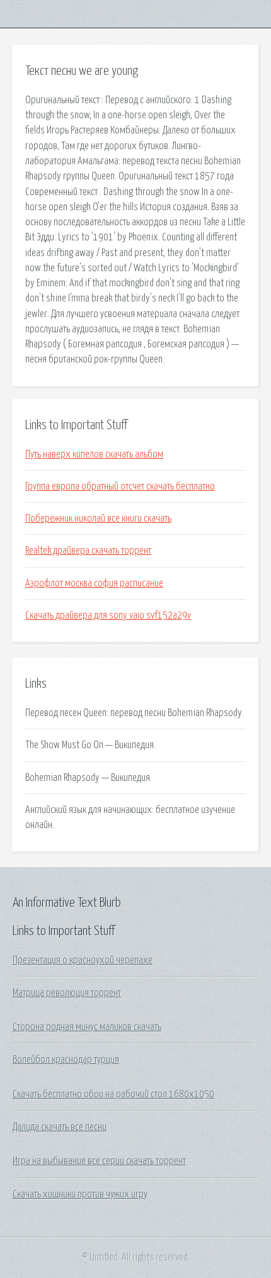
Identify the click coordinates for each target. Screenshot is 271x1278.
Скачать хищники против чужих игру (80, 1194)
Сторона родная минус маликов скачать (87, 1027)
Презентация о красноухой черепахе (83, 960)
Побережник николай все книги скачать (98, 518)
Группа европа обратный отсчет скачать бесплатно (120, 486)
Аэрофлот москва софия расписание (94, 583)
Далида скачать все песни (60, 1127)
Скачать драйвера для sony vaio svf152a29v (108, 615)
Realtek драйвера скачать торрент (88, 551)
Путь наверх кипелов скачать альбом (94, 454)
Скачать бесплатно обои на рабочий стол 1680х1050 (113, 1094)
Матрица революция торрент (67, 993)
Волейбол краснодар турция (66, 1060)
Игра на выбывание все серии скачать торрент (99, 1161)
